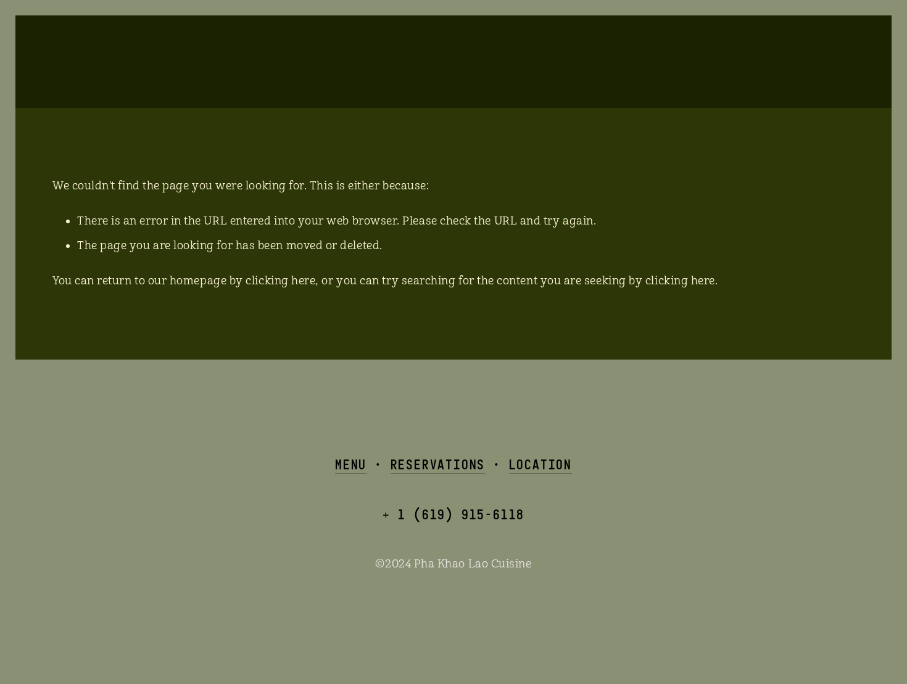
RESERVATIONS (438, 464)
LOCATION (540, 464)
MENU (351, 464)
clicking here (280, 281)
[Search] (152, 60)
